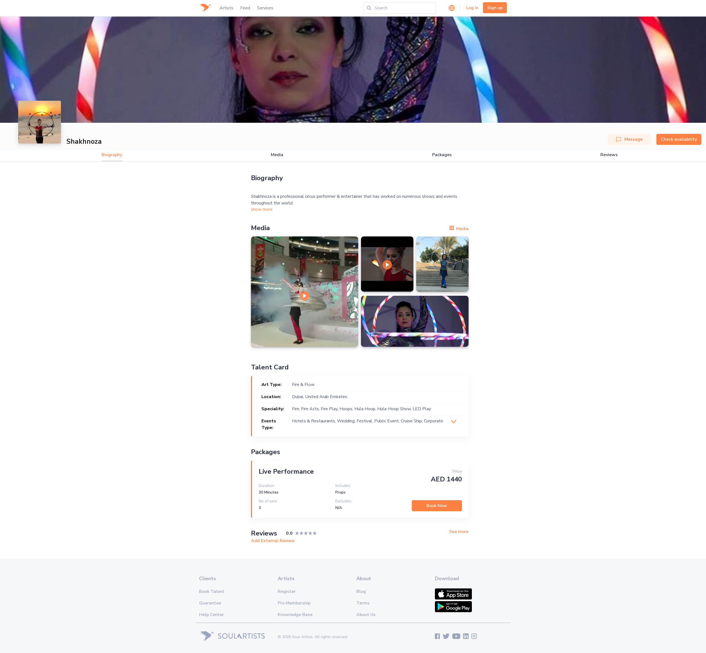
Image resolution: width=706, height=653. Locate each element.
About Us (366, 614)
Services (265, 8)
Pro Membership (294, 603)
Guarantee (210, 603)
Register (287, 591)
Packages (442, 155)
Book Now (436, 506)
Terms (363, 603)
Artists (226, 8)
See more (459, 532)
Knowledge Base (295, 614)
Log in (472, 8)
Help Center (211, 614)
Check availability (679, 139)
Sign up (494, 8)
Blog (361, 591)
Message (633, 139)
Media (277, 155)
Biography (111, 155)
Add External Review (273, 540)
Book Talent (211, 591)
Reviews (609, 155)
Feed (245, 8)
